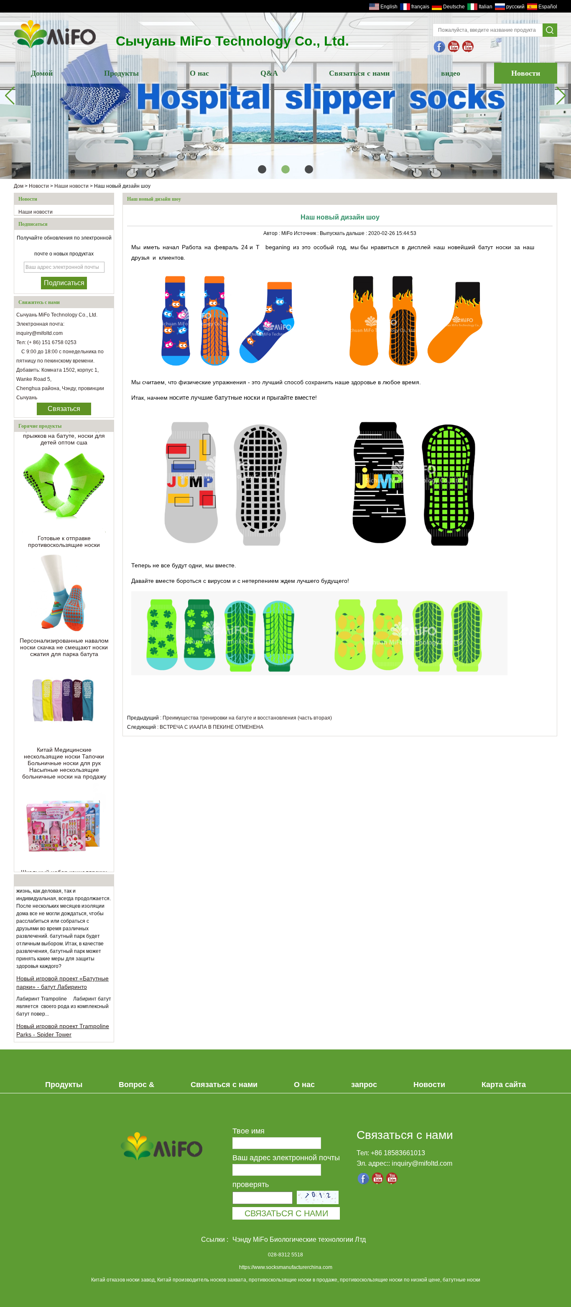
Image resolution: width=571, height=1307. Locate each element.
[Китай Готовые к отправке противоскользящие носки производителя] (64, 474)
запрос (364, 1084)
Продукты (121, 73)
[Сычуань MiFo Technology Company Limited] (55, 49)
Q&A (269, 73)
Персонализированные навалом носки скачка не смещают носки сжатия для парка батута (64, 630)
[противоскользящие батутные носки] (454, 47)
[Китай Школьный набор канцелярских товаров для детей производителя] (64, 808)
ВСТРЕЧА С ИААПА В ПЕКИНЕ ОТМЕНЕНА (211, 727)
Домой (42, 73)
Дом (18, 186)
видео (450, 73)
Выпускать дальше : (344, 233)
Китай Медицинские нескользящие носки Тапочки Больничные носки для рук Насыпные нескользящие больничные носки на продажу (64, 746)
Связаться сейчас (64, 410)
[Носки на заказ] (285, 94)
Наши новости (71, 186)
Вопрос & (136, 1084)
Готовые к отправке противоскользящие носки (64, 524)
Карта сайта (504, 1084)
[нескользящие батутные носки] (468, 47)
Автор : (272, 233)
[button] (262, 169)
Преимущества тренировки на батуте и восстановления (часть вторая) (247, 718)
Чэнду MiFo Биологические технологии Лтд (299, 1239)
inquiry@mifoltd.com (422, 1163)
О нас (199, 73)
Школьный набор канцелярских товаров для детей (64, 858)
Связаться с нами (359, 73)
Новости (525, 73)
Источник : (307, 233)
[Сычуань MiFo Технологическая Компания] (439, 47)
